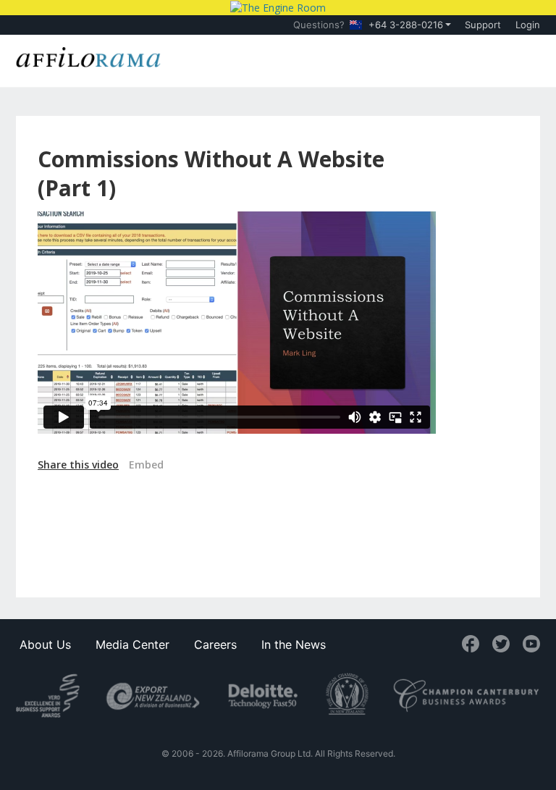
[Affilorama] (88, 55)
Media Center (132, 644)
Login (527, 24)
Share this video (78, 464)
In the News (293, 644)
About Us (45, 644)
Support (483, 24)
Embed (146, 464)
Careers (215, 644)
